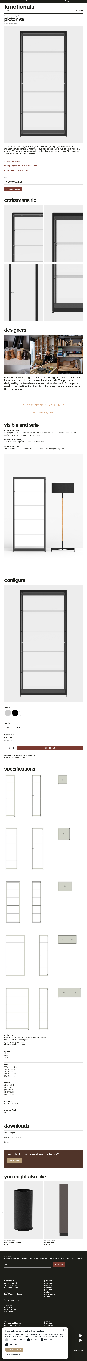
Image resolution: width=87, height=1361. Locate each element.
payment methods (12, 1325)
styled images (9, 1133)
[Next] (84, 1213)
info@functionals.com (13, 1294)
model (7, 723)
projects (47, 1292)
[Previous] (2, 1213)
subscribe (59, 1264)
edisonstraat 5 (10, 1283)
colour (7, 707)
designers (48, 1283)
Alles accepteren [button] (14, 1350)
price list (48, 1290)
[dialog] (35, 1343)
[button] (12, 1354)
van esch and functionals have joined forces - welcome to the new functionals (42, 1)
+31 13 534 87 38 (11, 1301)
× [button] (65, 1330)
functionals (9, 1281)
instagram (48, 1323)
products (12, 16)
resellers (48, 1285)
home (6, 16)
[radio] (8, 713)
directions (8, 1312)
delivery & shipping (12, 1323)
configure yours (13, 189)
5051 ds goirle (10, 1285)
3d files (7, 1142)
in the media (49, 1295)
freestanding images (12, 1138)
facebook (48, 1325)
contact (47, 1297)
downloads (49, 1288)
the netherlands (11, 1288)
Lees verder (60, 1336)
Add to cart (50, 748)
